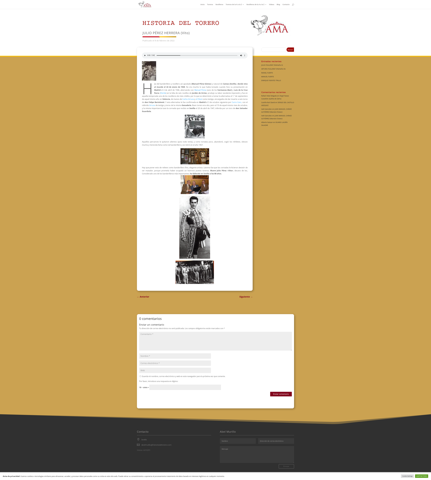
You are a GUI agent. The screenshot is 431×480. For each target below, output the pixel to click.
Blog (278, 4)
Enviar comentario (281, 394)
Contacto (286, 4)
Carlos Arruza (188, 99)
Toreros (210, 4)
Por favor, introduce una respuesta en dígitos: (158, 381)
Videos (271, 4)
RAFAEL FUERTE (267, 73)
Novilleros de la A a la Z (255, 4)
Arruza (152, 105)
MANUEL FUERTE (267, 77)
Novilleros (219, 4)
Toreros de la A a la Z (234, 4)
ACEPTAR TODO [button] (421, 476)
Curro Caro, (237, 102)
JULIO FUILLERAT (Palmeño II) (272, 65)
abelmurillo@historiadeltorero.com (156, 445)
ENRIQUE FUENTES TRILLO (271, 80)
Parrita (163, 93)
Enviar (286, 466)
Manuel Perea (200, 90)
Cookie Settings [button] (407, 476)
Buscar (290, 50)
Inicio (202, 4)
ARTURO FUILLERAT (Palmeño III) (273, 69)
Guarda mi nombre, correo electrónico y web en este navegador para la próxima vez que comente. (183, 376)
